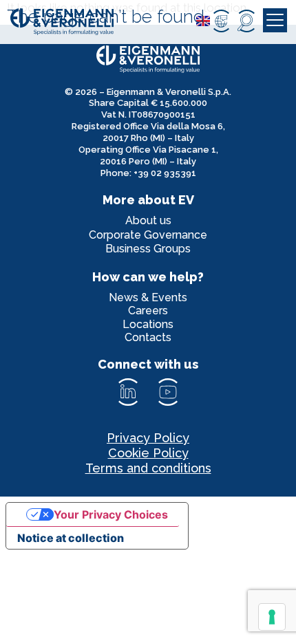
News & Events (148, 297)
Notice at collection (70, 538)
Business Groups (148, 248)
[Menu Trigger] (275, 20)
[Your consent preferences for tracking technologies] (272, 617)
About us (148, 220)
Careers (148, 310)
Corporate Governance (148, 234)
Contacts (148, 337)
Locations (148, 324)
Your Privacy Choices (111, 514)
